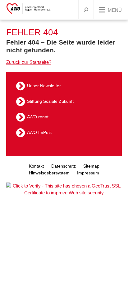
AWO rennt (37, 116)
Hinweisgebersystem (49, 172)
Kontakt (36, 166)
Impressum (88, 172)
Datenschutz (63, 166)
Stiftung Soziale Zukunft (50, 101)
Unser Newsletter (44, 85)
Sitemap (91, 166)
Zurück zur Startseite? (28, 62)
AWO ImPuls (39, 132)
